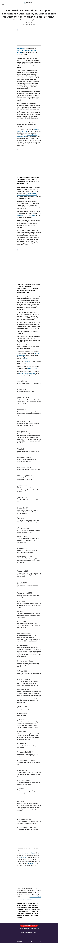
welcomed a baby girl (29, 853)
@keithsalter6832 (23, 508)
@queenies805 (22, 645)
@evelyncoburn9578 (24, 593)
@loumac (20, 789)
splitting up (22, 857)
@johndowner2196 (24, 457)
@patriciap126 (22, 498)
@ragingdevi (21, 601)
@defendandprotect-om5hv (27, 819)
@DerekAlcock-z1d (23, 679)
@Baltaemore (22, 486)
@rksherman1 (22, 744)
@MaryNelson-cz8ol (24, 421)
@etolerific (20, 801)
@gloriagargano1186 (24, 557)
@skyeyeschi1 (22, 432)
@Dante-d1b (21, 732)
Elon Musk (20, 48)
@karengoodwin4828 (24, 633)
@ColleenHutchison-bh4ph (26, 760)
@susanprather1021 (24, 467)
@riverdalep (21, 622)
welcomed (27, 362)
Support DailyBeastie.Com (29, 926)
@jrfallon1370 (22, 671)
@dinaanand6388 (23, 780)
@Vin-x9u (20, 518)
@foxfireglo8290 (23, 528)
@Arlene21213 (22, 410)
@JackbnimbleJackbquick (26, 661)
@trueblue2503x (23, 571)
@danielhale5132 (23, 381)
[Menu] (3, 4)
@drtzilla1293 (22, 583)
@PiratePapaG (22, 536)
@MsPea (20, 611)
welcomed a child (32, 368)
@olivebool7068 (22, 707)
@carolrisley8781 (23, 713)
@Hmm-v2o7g (22, 548)
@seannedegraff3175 (25, 476)
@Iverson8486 (22, 770)
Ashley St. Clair (22, 50)
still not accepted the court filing (26, 215)
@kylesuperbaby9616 (25, 752)
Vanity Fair (30, 863)
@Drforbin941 (22, 389)
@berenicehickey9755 (25, 398)
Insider (26, 359)
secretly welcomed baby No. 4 (27, 373)
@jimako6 (20, 449)
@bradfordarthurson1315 (26, 828)
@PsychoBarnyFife (23, 689)
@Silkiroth (20, 720)
